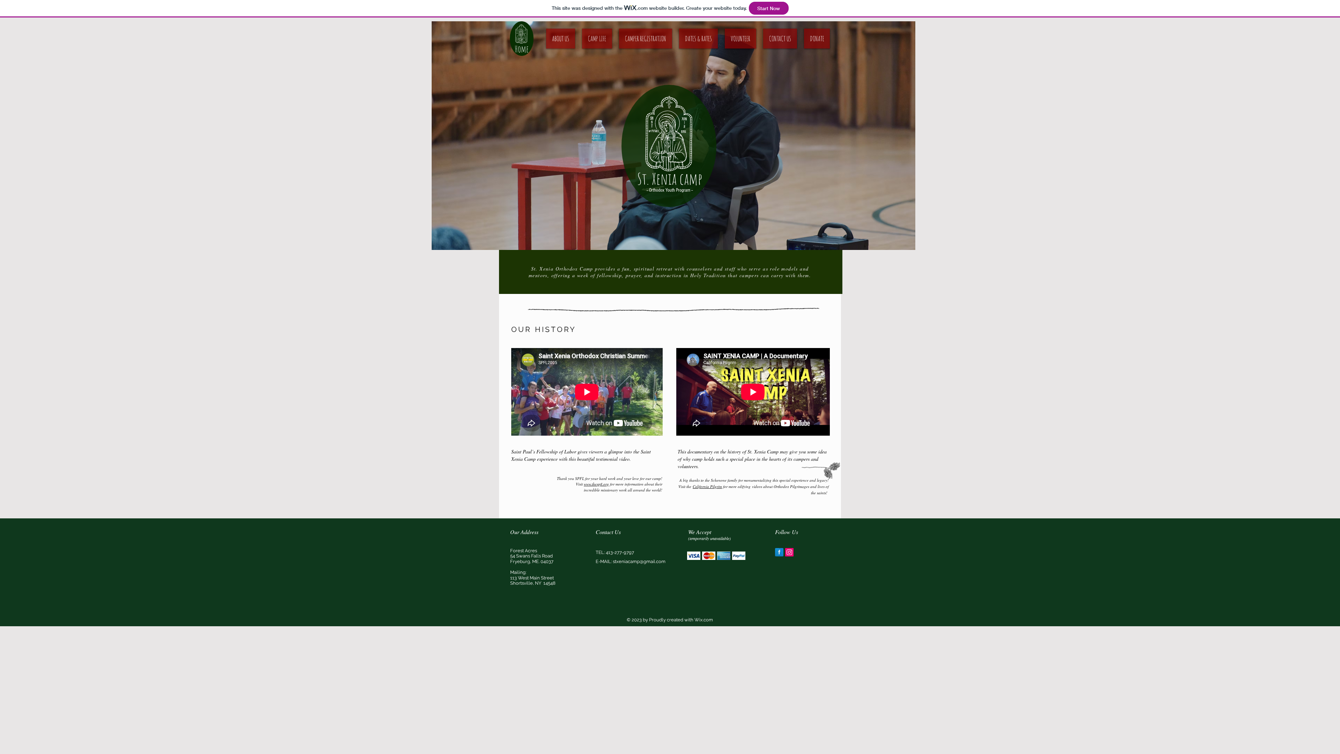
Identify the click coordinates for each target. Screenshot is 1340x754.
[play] (904, 239)
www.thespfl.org (596, 484)
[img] (693, 556)
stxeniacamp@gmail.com (639, 561)
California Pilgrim (707, 486)
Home (522, 48)
